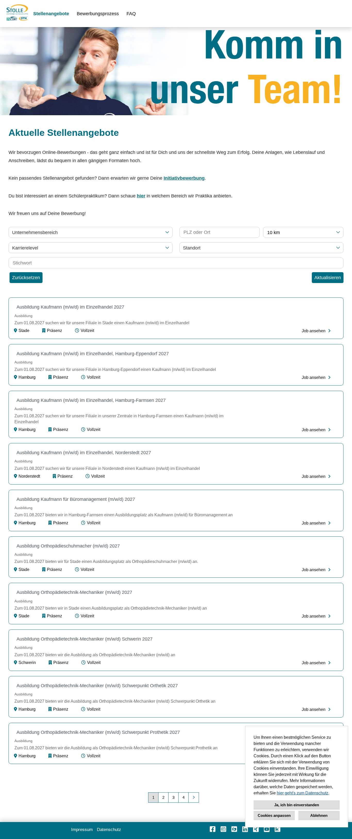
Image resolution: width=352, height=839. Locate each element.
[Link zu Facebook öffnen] (212, 829)
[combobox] (303, 232)
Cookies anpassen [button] (274, 815)
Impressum (82, 829)
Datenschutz (109, 829)
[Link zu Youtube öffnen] (267, 829)
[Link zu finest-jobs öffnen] (234, 829)
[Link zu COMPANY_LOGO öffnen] (17, 13)
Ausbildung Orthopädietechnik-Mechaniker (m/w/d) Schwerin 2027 (84, 639)
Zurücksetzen (26, 277)
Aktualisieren (327, 277)
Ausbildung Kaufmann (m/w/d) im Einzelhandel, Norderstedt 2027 (83, 452)
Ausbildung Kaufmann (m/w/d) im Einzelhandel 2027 (70, 307)
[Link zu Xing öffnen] (256, 829)
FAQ (131, 13)
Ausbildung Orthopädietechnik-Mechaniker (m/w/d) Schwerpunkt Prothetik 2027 (98, 732)
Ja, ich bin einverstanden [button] (296, 805)
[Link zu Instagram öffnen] (223, 829)
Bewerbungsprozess (98, 13)
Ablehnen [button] (319, 815)
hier (141, 195)
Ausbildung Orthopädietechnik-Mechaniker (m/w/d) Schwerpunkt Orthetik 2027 (97, 685)
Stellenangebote (51, 13)
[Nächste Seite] (194, 797)
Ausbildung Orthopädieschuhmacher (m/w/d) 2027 (68, 546)
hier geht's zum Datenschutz (302, 793)
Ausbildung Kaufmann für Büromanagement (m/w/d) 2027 (75, 499)
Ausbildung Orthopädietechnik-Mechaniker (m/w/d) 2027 (74, 592)
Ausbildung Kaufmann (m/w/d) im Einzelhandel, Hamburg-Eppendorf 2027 (92, 353)
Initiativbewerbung (184, 178)
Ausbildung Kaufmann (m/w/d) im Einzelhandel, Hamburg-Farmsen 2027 (91, 400)
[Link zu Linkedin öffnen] (245, 829)
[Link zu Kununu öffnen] (277, 829)
